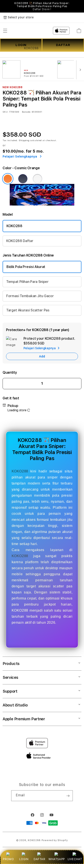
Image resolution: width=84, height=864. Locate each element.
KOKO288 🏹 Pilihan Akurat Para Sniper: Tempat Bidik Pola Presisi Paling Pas (41, 6)
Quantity (10, 372)
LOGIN (23, 859)
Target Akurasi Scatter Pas (28, 310)
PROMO (8, 859)
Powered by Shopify (55, 840)
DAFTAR (39, 859)
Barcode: (26, 111)
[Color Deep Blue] (23, 178)
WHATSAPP (56, 859)
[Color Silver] (37, 178)
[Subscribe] (68, 795)
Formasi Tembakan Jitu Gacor (30, 296)
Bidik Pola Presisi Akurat (25, 267)
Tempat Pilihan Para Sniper (27, 282)
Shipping (24, 140)
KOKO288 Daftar (19, 241)
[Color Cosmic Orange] (8, 179)
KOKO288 (14, 226)
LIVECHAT (75, 859)
